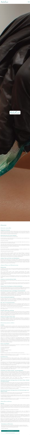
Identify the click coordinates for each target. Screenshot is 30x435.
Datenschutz (6, 428)
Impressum (2, 428)
